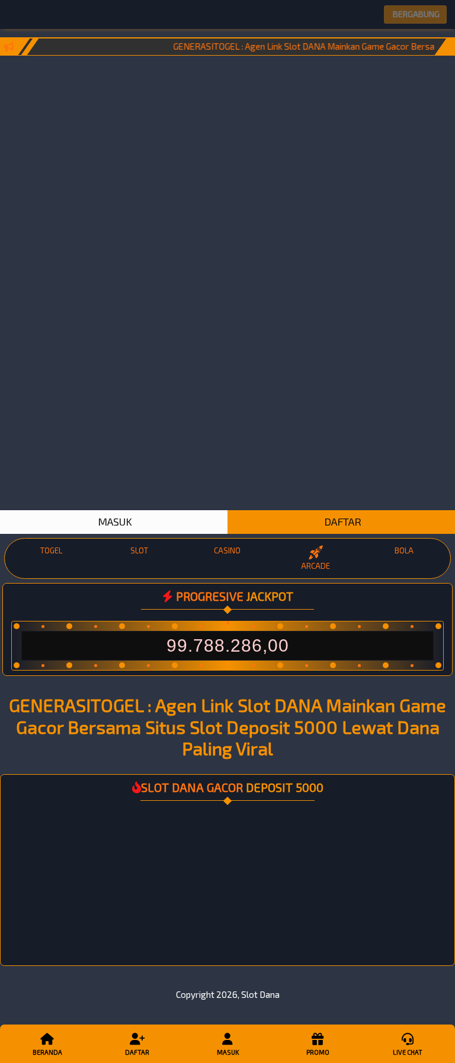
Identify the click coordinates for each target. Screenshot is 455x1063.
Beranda (47, 1052)
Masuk (228, 1052)
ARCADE (315, 566)
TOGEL (51, 550)
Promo (317, 1052)
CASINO (227, 550)
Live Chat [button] (407, 1052)
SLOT (139, 550)
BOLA (404, 550)
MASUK (113, 521)
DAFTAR (341, 521)
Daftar (137, 1052)
